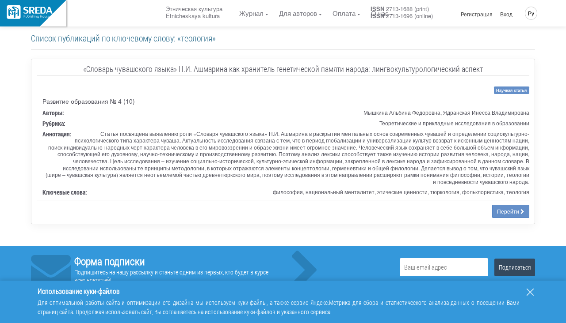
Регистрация (477, 14)
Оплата (344, 13)
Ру (531, 13)
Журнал (251, 13)
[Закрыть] (530, 292)
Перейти (508, 211)
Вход (506, 14)
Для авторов (298, 13)
